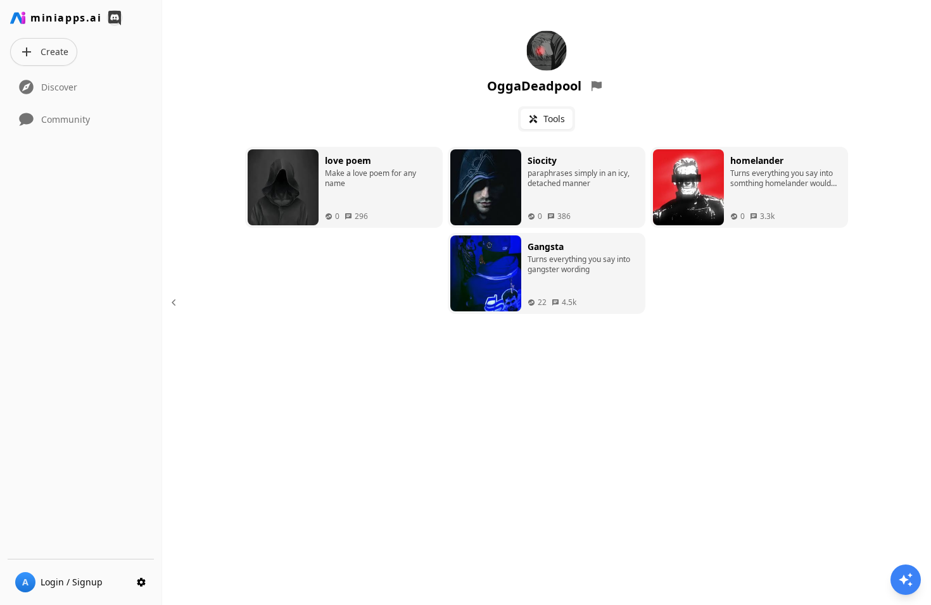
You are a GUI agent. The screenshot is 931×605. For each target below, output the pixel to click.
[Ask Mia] (905, 579)
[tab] (547, 119)
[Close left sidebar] (175, 302)
